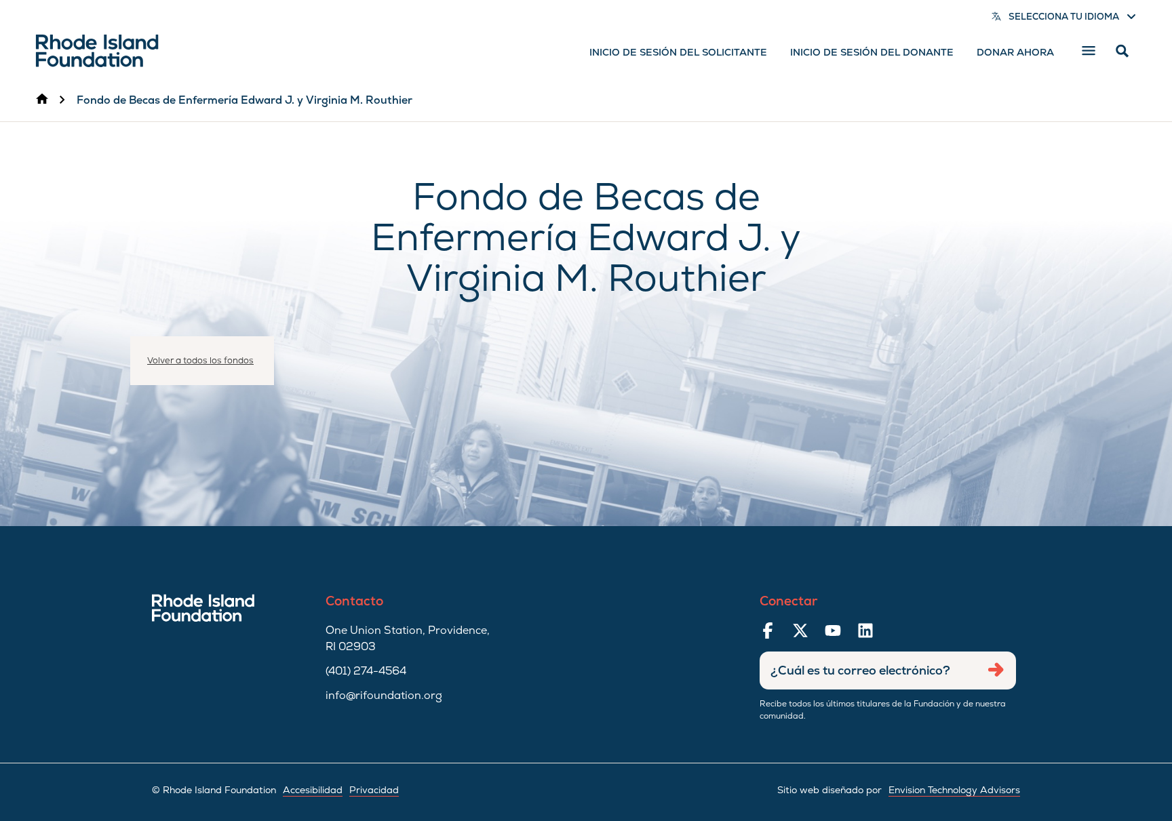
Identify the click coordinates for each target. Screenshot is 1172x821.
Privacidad (374, 790)
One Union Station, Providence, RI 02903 (408, 638)
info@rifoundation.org (384, 695)
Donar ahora (1015, 52)
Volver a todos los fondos (200, 360)
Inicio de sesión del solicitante (678, 52)
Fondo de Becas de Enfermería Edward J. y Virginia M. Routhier (244, 100)
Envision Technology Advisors (954, 790)
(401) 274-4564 (366, 671)
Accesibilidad (313, 790)
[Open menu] (1088, 51)
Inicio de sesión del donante (872, 52)
